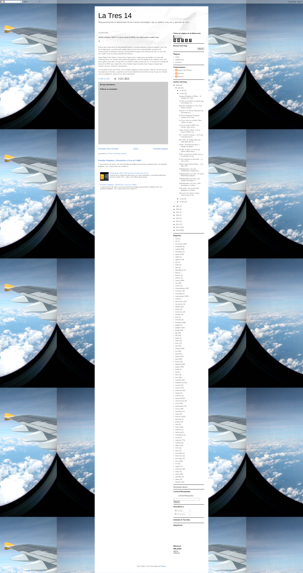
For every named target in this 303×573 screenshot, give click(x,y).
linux (176, 377)
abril (179, 88)
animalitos (178, 252)
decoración (179, 304)
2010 (178, 230)
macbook (178, 380)
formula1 (178, 320)
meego (177, 393)
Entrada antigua (160, 149)
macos (177, 388)
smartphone (179, 435)
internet (177, 348)
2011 (178, 227)
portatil (177, 422)
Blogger (163, 566)
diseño (177, 309)
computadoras (180, 288)
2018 (178, 209)
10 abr (182, 202)
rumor (177, 427)
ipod (176, 359)
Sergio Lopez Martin (184, 70)
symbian (178, 443)
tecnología (178, 453)
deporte (177, 307)
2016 (178, 215)
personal (178, 419)
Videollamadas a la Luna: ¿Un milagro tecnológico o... (189, 179)
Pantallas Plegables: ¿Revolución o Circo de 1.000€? (120, 160)
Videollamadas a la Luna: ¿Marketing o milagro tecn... (189, 170)
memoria (178, 396)
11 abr (182, 199)
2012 (178, 224)
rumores (178, 430)
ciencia (177, 280)
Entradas (179, 511)
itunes (177, 362)
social (177, 437)
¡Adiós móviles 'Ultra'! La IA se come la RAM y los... (189, 131)
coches (177, 286)
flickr (177, 317)
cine (176, 283)
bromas (177, 275)
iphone (177, 356)
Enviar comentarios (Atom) (117, 153)
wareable (178, 477)
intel (176, 346)
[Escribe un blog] (121, 78)
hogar (177, 338)
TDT (176, 448)
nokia (177, 414)
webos (177, 479)
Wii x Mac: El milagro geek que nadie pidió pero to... (190, 141)
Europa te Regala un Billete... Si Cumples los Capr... (190, 97)
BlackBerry (179, 270)
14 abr (182, 90)
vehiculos (178, 469)
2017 (178, 212)
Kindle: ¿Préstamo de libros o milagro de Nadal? (189, 145)
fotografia (178, 322)
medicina (178, 390)
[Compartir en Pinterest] (128, 78)
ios (176, 351)
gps (176, 333)
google (177, 330)
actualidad (178, 246)
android (177, 249)
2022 (178, 206)
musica (177, 409)
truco (177, 461)
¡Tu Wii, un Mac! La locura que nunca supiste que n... (189, 150)
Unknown (181, 73)
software (178, 440)
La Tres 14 (115, 16)
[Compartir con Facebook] (126, 78)
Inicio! (177, 57)
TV (176, 464)
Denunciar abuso (180, 487)
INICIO (175, 551)
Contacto (178, 62)
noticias (178, 416)
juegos (177, 367)
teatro (177, 450)
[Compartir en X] (124, 78)
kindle (177, 369)
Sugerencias (179, 60)
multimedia (179, 406)
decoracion (179, 301)
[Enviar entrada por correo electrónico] (115, 78)
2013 (178, 221)
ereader (177, 314)
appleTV (178, 259)
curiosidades (179, 296)
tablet (177, 445)
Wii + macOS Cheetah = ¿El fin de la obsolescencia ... (191, 136)
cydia (177, 299)
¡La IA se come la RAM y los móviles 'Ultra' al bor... (189, 126)
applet (177, 257)
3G (176, 241)
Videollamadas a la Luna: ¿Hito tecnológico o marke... (190, 184)
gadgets (178, 328)
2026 (178, 85)
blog (176, 273)
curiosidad (178, 294)
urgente (177, 466)
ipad (176, 354)
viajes (177, 471)
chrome (177, 278)
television (178, 456)
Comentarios (180, 514)
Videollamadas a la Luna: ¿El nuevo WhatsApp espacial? (191, 175)
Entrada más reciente (108, 149)
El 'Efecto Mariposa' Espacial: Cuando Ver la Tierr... (189, 116)
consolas (178, 291)
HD (176, 335)
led (176, 372)
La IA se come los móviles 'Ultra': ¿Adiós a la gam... (190, 121)
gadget (177, 325)
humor (177, 341)
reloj (176, 424)
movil (177, 403)
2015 (178, 218)
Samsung (178, 432)
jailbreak (178, 364)
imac (177, 343)
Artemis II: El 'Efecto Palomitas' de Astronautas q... (191, 111)
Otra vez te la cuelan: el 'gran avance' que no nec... (189, 194)
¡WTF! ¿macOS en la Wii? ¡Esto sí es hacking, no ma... (191, 155)
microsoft (178, 398)
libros (177, 375)
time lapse (178, 458)
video (177, 474)
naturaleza (178, 411)
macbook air (179, 383)
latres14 (180, 76)
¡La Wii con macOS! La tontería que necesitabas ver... (191, 102)
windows (178, 482)
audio (177, 265)
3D (176, 239)
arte (176, 262)
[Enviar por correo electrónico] (119, 78)
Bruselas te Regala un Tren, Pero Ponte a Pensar (190, 107)
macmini (178, 385)
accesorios (179, 244)
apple (177, 254)
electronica (179, 312)
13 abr (182, 93)
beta (176, 267)
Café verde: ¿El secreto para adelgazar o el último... (189, 189)
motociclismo (179, 401)
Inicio (135, 149)
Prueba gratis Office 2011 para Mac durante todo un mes (129, 173)
